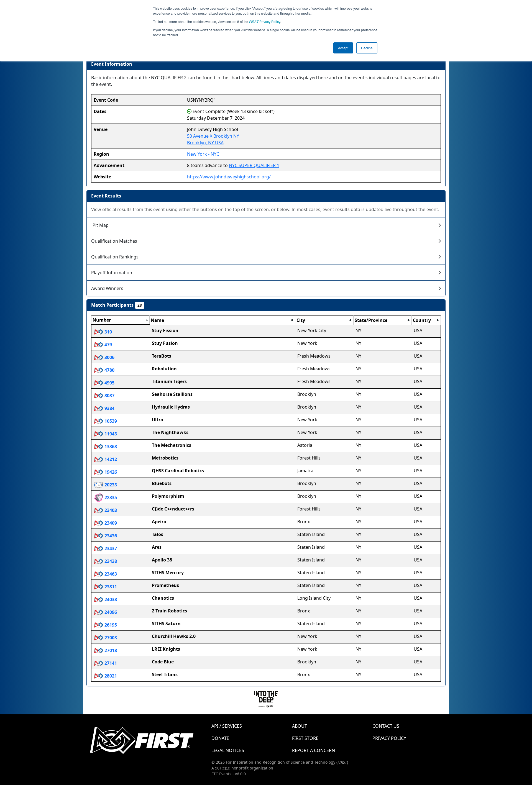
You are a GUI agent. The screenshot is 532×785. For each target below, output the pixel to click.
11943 (110, 434)
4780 (108, 370)
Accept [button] (343, 47)
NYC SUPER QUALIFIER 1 (254, 165)
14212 (110, 459)
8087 (108, 395)
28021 (110, 676)
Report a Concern (313, 750)
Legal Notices (227, 750)
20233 (110, 485)
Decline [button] (367, 47)
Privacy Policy (264, 21)
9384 (108, 408)
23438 (110, 561)
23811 (110, 587)
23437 (110, 548)
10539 (110, 421)
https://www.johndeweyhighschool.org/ (229, 177)
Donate (220, 738)
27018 (110, 650)
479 (107, 345)
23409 (110, 523)
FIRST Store (305, 738)
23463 (110, 574)
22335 (110, 497)
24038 (110, 599)
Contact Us (385, 726)
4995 (108, 383)
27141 (110, 663)
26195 (110, 625)
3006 (108, 357)
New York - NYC (203, 154)
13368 (110, 446)
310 (107, 332)
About (299, 726)
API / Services (226, 726)
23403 (110, 510)
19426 (110, 472)
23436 (110, 536)
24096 (110, 612)
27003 (110, 638)
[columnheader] (120, 320)
